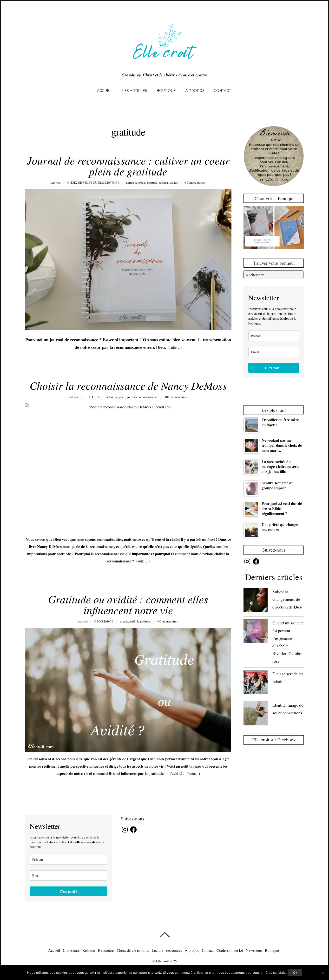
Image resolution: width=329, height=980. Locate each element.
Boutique (166, 90)
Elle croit (162, 961)
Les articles (134, 90)
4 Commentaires (167, 621)
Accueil (105, 90)
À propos (194, 90)
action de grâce (135, 182)
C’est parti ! (274, 367)
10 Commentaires (176, 397)
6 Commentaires (194, 182)
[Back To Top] (165, 934)
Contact (222, 90)
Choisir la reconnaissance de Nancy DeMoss (128, 385)
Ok (295, 972)
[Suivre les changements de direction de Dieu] (255, 601)
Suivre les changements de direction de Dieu (287, 598)
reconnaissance (168, 182)
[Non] (323, 972)
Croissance (103, 621)
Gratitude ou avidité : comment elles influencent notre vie (128, 604)
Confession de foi (230, 950)
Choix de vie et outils (85, 182)
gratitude (152, 182)
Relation (88, 950)
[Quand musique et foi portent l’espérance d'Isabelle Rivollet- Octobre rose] (255, 632)
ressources (174, 950)
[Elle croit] (164, 62)
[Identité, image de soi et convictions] (255, 714)
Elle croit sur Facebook (274, 740)
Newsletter (254, 950)
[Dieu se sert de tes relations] (255, 683)
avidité (133, 621)
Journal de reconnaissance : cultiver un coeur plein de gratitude (128, 165)
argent (124, 621)
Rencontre (106, 950)
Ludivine (55, 182)
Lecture (112, 182)
